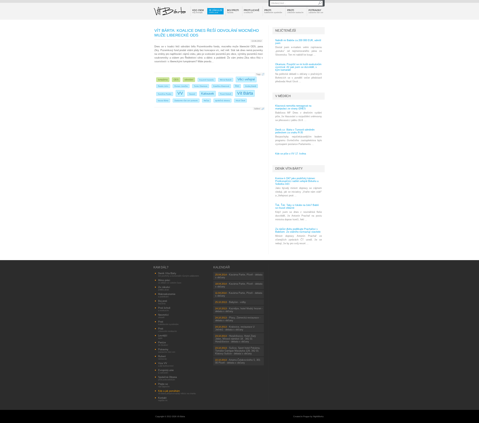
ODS (176, 79)
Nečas (206, 100)
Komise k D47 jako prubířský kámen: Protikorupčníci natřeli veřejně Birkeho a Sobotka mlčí (296, 181)
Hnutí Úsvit (240, 100)
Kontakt (162, 398)
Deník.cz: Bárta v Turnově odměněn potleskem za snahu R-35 (295, 131)
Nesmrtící (163, 315)
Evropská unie (166, 371)
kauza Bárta (163, 100)
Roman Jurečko (181, 86)
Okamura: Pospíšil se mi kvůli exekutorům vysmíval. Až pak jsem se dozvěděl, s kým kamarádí (298, 67)
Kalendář (221, 267)
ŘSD (237, 86)
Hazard (192, 94)
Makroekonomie (166, 295)
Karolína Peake (164, 94)
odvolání (188, 79)
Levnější (162, 336)
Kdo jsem (198, 11)
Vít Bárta (245, 93)
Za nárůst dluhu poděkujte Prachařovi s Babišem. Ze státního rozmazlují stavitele (298, 230)
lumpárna (163, 79)
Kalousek (207, 93)
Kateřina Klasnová (221, 86)
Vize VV (165, 364)
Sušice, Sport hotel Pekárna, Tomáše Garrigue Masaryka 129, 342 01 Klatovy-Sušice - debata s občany (237, 351)
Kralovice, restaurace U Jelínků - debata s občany (234, 328)
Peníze (163, 343)
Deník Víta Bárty (289, 168)
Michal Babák (225, 80)
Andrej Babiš (250, 86)
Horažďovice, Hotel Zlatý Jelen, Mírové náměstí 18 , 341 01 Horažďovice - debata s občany (235, 339)
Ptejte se (164, 385)
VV (180, 93)
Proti (273, 11)
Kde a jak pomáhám (177, 392)
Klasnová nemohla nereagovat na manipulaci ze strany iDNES (293, 107)
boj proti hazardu (206, 80)
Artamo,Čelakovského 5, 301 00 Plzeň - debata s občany (237, 361)
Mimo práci (169, 281)
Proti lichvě (251, 11)
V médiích (283, 96)
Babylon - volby (237, 302)
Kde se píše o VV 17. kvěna (290, 153)
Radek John (163, 86)
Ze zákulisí (215, 11)
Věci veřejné (246, 79)
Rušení (162, 357)
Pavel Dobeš (225, 94)
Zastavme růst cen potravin (186, 100)
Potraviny (316, 11)
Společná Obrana (167, 378)
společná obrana (222, 100)
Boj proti (233, 11)
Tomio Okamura (200, 86)
